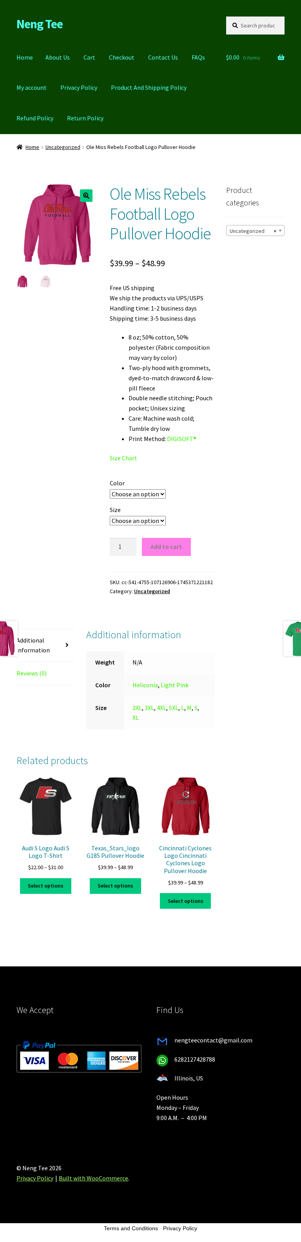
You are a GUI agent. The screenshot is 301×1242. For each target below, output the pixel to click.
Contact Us (163, 57)
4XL (161, 708)
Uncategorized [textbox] (253, 230)
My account (31, 87)
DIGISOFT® (181, 439)
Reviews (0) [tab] (31, 673)
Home (24, 57)
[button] (86, 195)
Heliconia (145, 685)
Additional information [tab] (33, 645)
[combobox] (255, 230)
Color (117, 483)
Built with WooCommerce (93, 1178)
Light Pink (175, 685)
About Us (57, 57)
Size (115, 510)
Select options (45, 885)
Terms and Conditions (131, 1228)
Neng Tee (39, 24)
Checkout (121, 57)
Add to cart (166, 546)
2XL (137, 708)
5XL (173, 708)
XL (135, 717)
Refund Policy (34, 118)
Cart (89, 57)
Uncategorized (62, 147)
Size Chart (123, 458)
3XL (149, 708)
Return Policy (85, 118)
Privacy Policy (78, 87)
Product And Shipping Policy (149, 87)
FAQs (198, 57)
